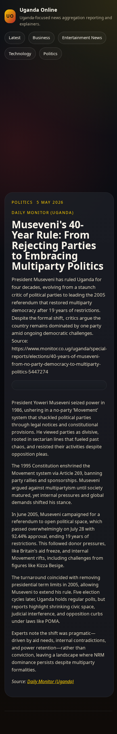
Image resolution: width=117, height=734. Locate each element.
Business (41, 37)
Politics (50, 53)
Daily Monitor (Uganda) (50, 681)
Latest (14, 37)
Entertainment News (82, 37)
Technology (20, 53)
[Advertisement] (58, 130)
